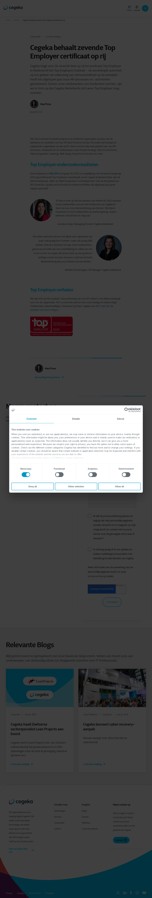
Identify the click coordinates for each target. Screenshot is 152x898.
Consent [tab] (31, 419)
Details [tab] (76, 419)
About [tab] (120, 419)
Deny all (32, 486)
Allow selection (76, 486)
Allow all (119, 486)
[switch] (59, 474)
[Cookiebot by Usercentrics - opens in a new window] (128, 410)
